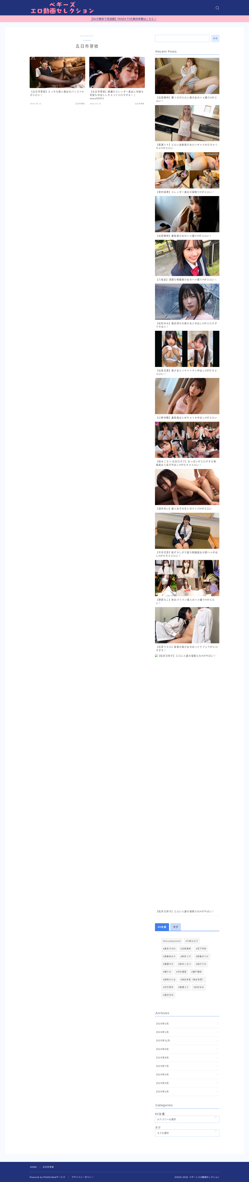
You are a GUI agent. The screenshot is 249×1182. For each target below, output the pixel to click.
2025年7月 (162, 1066)
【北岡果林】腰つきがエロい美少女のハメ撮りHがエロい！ (186, 99)
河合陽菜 (182, 972)
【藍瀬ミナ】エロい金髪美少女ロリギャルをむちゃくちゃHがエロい (187, 146)
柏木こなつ (185, 964)
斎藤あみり (170, 956)
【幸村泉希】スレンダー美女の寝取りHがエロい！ (185, 192)
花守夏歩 (168, 987)
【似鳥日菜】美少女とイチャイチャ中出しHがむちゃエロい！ (186, 372)
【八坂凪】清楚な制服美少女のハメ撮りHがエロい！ (186, 279)
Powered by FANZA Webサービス (47, 1177)
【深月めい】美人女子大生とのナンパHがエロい (184, 508)
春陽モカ (168, 964)
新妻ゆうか (203, 956)
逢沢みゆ (168, 995)
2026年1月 (162, 1032)
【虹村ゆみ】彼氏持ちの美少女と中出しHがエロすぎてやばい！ (186, 325)
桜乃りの (201, 964)
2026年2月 (162, 1023)
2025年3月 (162, 1083)
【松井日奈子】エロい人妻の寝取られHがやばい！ (185, 911)
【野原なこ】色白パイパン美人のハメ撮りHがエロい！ (185, 601)
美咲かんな (170, 979)
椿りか (167, 972)
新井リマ (186, 956)
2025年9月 (162, 1049)
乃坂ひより (192, 941)
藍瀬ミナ (184, 987)
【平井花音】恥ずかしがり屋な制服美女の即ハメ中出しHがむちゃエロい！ (187, 554)
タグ (158, 1127)
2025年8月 (162, 1057)
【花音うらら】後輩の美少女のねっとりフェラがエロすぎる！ (187, 649)
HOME (33, 1167)
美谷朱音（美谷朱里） (193, 979)
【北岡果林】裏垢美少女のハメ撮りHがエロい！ (184, 236)
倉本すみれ (170, 949)
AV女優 (160, 1114)
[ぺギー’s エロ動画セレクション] (62, 7)
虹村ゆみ (199, 987)
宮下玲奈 (201, 949)
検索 (215, 38)
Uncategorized (172, 941)
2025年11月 (163, 1040)
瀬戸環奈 (197, 972)
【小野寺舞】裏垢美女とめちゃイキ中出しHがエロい (186, 417)
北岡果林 (186, 949)
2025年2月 (162, 1091)
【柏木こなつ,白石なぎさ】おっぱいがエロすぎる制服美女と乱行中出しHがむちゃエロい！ (186, 463)
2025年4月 (162, 1074)
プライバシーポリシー (82, 1177)
